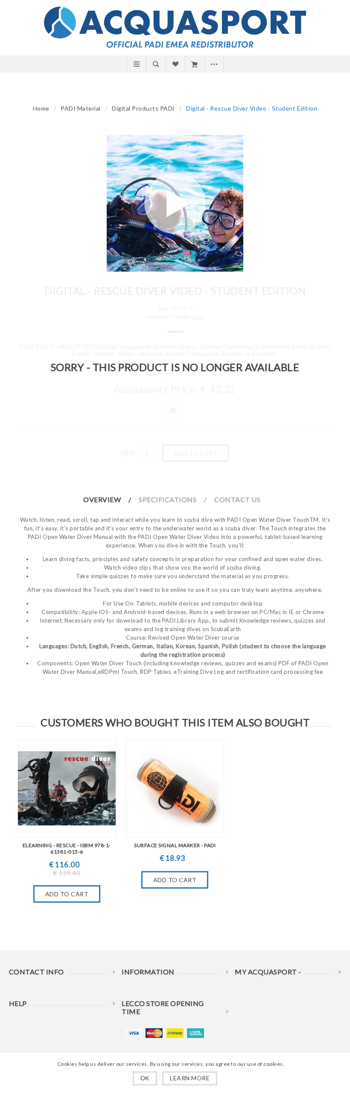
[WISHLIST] (175, 64)
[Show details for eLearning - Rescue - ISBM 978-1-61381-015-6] (67, 788)
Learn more (190, 1078)
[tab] (110, 499)
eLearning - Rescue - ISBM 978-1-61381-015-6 (67, 848)
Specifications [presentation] (167, 499)
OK (144, 1078)
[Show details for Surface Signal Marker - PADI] (175, 788)
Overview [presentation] (102, 499)
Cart (194, 64)
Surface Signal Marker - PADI (175, 845)
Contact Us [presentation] (237, 499)
